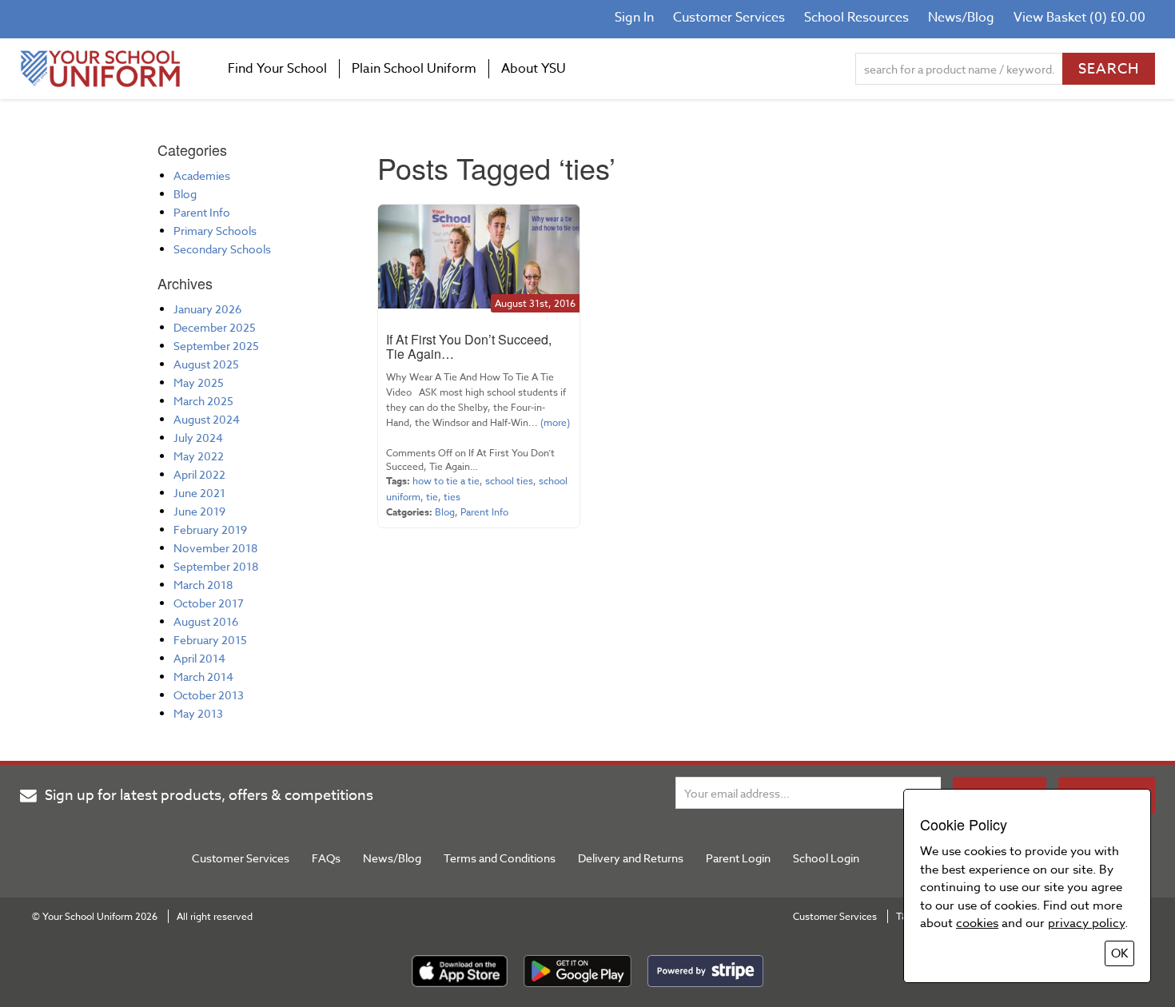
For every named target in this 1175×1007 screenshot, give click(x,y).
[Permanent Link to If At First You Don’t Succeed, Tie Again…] (479, 256)
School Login (826, 858)
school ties (509, 481)
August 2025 (206, 364)
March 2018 (203, 584)
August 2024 (206, 419)
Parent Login (738, 858)
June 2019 (199, 511)
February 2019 (210, 529)
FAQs (326, 858)
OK (1119, 953)
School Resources (856, 17)
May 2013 (198, 713)
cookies (977, 923)
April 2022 (199, 474)
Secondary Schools (222, 249)
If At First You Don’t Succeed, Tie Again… (469, 346)
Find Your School (277, 68)
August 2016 (205, 621)
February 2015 (210, 639)
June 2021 (199, 492)
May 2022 (198, 456)
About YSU (533, 68)
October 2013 (208, 695)
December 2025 (214, 327)
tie (432, 497)
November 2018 (215, 547)
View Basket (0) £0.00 (1079, 17)
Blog (185, 193)
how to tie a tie (446, 481)
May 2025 (198, 382)
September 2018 (215, 566)
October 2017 (208, 603)
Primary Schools (215, 230)
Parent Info (201, 212)
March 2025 (203, 400)
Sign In (634, 17)
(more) (554, 422)
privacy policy (1086, 923)
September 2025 (216, 345)
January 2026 (207, 308)
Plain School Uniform (414, 68)
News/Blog (961, 17)
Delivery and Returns (630, 858)
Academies (201, 175)
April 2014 (199, 658)
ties (452, 497)
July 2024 (198, 437)
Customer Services (729, 17)
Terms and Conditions (500, 858)
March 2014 (203, 676)
